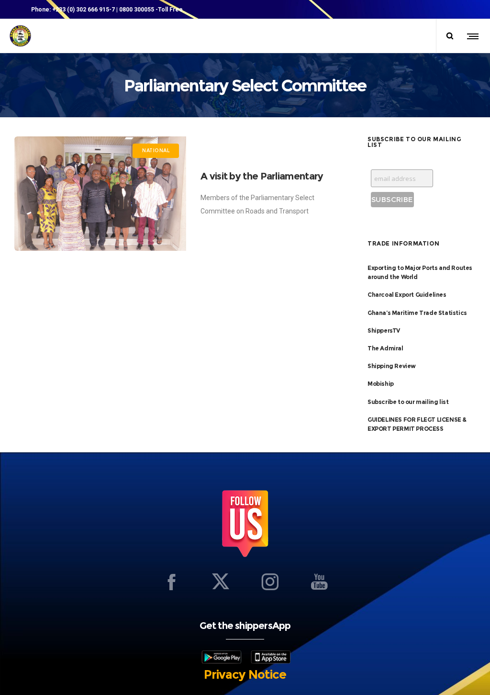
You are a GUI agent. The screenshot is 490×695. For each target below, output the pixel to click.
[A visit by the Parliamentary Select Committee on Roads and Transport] (100, 193)
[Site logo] (20, 36)
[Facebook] (171, 581)
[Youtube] (319, 581)
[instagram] (270, 581)
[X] (221, 581)
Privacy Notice (245, 674)
